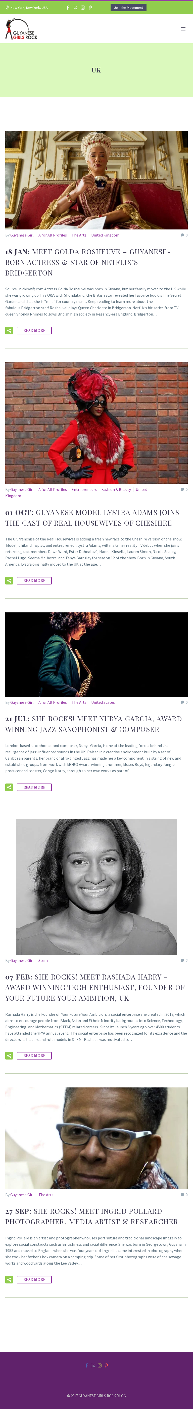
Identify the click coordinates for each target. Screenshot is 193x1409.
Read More (34, 330)
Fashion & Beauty (117, 489)
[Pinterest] (90, 8)
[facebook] (87, 1365)
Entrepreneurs (84, 489)
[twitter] (93, 1365)
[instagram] (100, 1365)
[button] (9, 330)
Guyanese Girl (22, 235)
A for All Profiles (52, 235)
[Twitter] (75, 8)
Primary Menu (183, 29)
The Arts (79, 235)
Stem (43, 960)
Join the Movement (128, 7)
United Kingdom (105, 235)
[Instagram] (83, 8)
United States (103, 702)
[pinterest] (106, 1365)
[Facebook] (68, 8)
